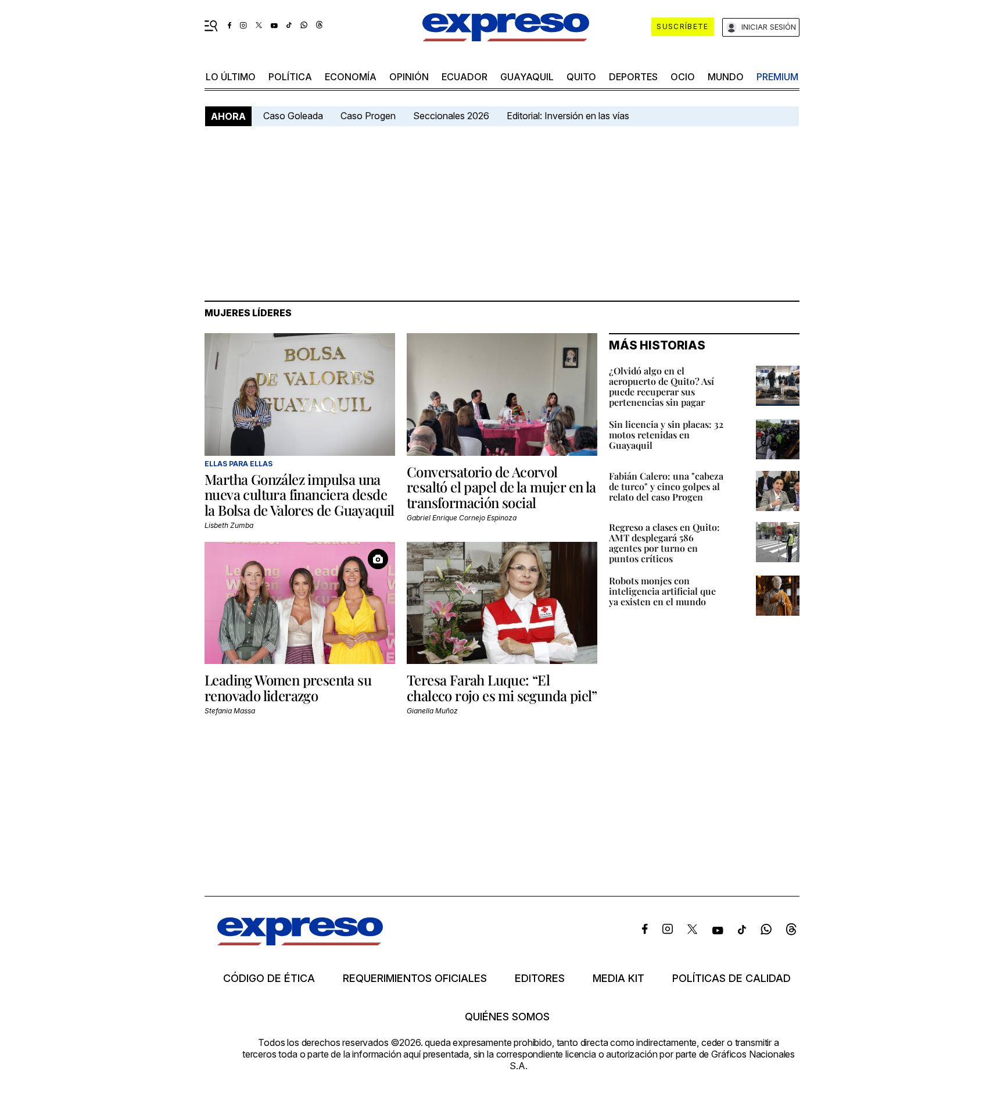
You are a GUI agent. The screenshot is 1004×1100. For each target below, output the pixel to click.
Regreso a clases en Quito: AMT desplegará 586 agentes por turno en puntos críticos (664, 543)
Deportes (633, 77)
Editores (540, 978)
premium (777, 77)
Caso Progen (368, 116)
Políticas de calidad (731, 978)
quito (581, 77)
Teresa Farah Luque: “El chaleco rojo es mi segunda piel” (502, 687)
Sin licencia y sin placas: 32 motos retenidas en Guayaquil (666, 434)
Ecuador (464, 77)
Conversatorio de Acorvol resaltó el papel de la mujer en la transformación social (501, 487)
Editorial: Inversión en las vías (568, 116)
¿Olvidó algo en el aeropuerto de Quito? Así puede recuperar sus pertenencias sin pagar (661, 386)
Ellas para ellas (238, 463)
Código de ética (269, 978)
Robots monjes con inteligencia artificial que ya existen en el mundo (662, 591)
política (290, 77)
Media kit (618, 978)
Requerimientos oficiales (415, 978)
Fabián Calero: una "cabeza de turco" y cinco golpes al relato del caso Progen (666, 486)
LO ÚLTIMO (231, 77)
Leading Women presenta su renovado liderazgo (288, 687)
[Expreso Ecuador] (300, 941)
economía (350, 77)
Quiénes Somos (507, 1017)
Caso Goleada (293, 116)
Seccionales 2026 (451, 116)
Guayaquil (527, 77)
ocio (682, 77)
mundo (726, 77)
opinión (409, 77)
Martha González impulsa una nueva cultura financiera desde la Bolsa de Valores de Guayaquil (300, 494)
